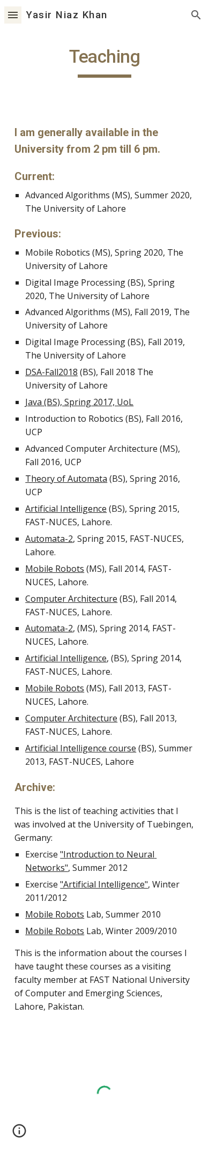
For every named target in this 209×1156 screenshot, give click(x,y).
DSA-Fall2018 (51, 372)
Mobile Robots (54, 569)
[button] (13, 14)
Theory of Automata (66, 478)
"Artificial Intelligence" (104, 884)
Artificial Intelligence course (80, 748)
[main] (104, 61)
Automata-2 (49, 539)
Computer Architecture (71, 599)
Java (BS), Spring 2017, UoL (79, 402)
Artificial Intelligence (66, 508)
